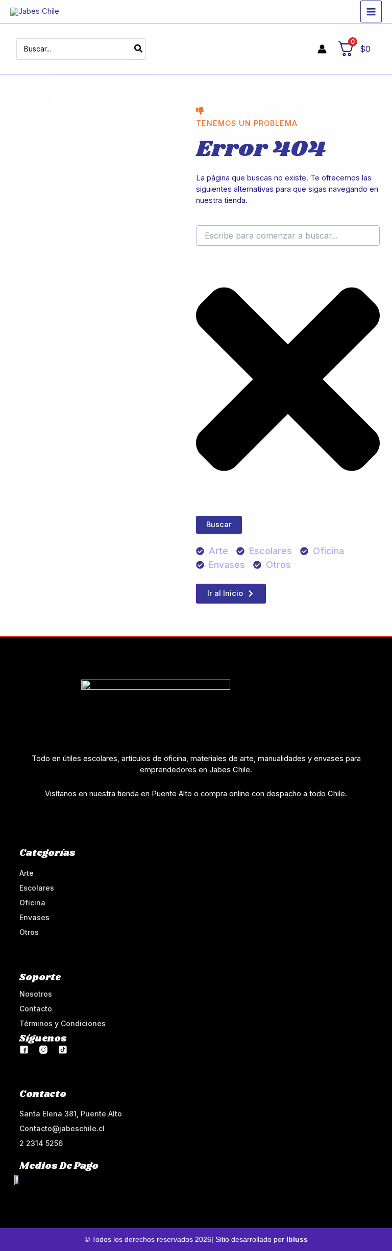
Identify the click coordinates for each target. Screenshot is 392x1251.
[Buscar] (138, 49)
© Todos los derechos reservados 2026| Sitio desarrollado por (196, 1239)
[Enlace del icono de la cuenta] (322, 49)
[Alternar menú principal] (371, 11)
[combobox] (288, 235)
